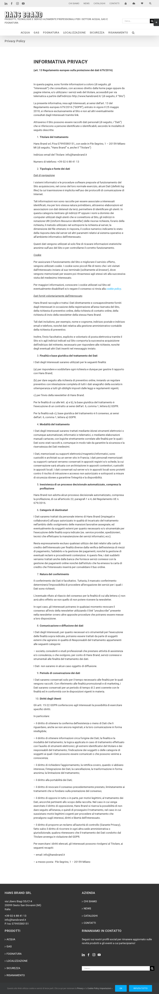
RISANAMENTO (16, 975)
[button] (133, 32)
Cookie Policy (93, 988)
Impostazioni (105, 988)
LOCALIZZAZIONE (17, 960)
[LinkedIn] (83, 954)
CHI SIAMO (90, 901)
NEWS (87, 908)
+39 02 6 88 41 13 (15, 915)
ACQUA (11, 939)
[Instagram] (93, 954)
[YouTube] (99, 954)
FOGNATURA (14, 953)
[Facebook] (88, 954)
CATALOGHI (91, 915)
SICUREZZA (13, 968)
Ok (121, 988)
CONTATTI (90, 922)
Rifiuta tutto (141, 988)
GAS (9, 946)
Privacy (80, 988)
